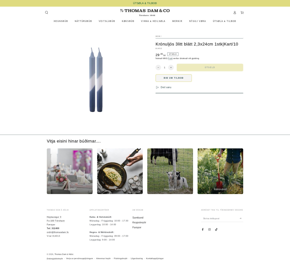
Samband (137, 217)
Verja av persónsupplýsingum (79, 258)
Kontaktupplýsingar (155, 258)
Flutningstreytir (120, 258)
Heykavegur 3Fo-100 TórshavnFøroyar (56, 221)
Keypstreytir (139, 222)
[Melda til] (241, 218)
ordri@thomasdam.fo (58, 232)
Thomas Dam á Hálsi (64, 254)
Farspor (136, 227)
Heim (158, 36)
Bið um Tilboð (174, 78)
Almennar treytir (103, 258)
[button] (46, 12)
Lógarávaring (137, 258)
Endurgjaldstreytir (55, 259)
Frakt (170, 58)
